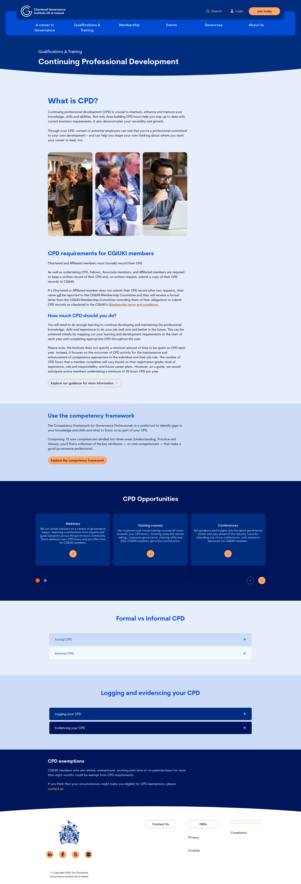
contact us (55, 789)
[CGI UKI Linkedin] (49, 854)
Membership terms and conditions (133, 305)
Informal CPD (64, 653)
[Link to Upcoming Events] (228, 553)
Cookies (194, 850)
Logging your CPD (68, 714)
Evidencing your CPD (70, 728)
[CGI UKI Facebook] (62, 854)
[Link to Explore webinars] (73, 553)
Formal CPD (63, 639)
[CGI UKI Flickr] (88, 854)
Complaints (239, 833)
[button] (38, 580)
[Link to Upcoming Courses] (150, 553)
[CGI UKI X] (75, 854)
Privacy (193, 837)
